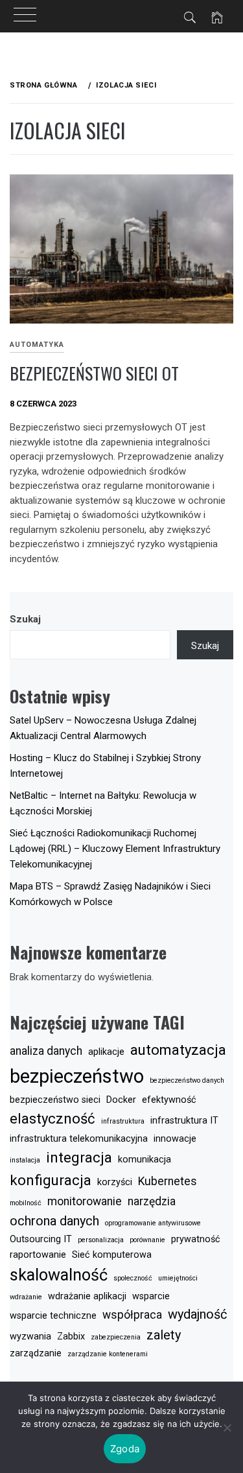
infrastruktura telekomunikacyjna (79, 1138)
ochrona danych (54, 1221)
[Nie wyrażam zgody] (226, 1427)
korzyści (114, 1182)
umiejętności (178, 1278)
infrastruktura (123, 1121)
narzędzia (152, 1201)
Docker (121, 1099)
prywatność (195, 1239)
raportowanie (38, 1254)
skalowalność (59, 1275)
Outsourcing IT (41, 1239)
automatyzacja (178, 1049)
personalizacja (101, 1240)
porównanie (147, 1240)
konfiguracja (50, 1180)
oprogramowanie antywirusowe (153, 1223)
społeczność (132, 1278)
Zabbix (71, 1336)
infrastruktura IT (184, 1120)
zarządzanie (36, 1353)
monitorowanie (84, 1201)
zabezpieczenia (116, 1337)
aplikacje (106, 1051)
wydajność (197, 1314)
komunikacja (144, 1159)
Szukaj (25, 619)
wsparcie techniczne (53, 1315)
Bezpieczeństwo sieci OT (94, 373)
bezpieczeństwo (77, 1076)
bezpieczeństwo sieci (55, 1099)
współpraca (132, 1314)
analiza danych (46, 1050)
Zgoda (124, 1449)
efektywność (169, 1099)
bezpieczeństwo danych (187, 1080)
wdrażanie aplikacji (87, 1296)
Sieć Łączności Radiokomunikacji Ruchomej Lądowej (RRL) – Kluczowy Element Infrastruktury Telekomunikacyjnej (115, 848)
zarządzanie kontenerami (107, 1354)
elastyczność (52, 1118)
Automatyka (37, 344)
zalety (163, 1335)
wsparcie (151, 1296)
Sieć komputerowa (112, 1254)
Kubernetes (167, 1181)
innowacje (175, 1138)
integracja (79, 1157)
